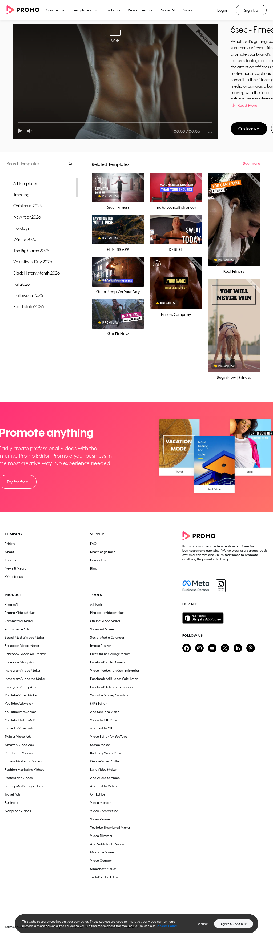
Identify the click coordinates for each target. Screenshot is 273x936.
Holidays (21, 228)
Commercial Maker (19, 621)
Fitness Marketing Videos (24, 761)
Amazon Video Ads (19, 745)
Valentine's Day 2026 (32, 261)
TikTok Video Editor (104, 877)
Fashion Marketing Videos (24, 770)
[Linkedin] (238, 648)
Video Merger (100, 803)
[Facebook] (195, 585)
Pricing (188, 10)
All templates (25, 183)
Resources (137, 10)
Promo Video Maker (20, 613)
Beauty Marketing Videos (24, 786)
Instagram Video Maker (23, 670)
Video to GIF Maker (104, 720)
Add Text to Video (103, 786)
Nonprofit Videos (18, 811)
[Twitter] (225, 648)
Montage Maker (102, 852)
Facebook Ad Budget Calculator (114, 679)
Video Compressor (104, 811)
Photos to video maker (107, 613)
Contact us (98, 560)
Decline (202, 924)
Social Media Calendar (107, 637)
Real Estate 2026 (28, 306)
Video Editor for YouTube (108, 737)
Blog (93, 568)
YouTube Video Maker (21, 695)
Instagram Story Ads (20, 687)
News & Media (15, 568)
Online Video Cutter (105, 761)
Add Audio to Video (105, 778)
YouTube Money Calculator (110, 695)
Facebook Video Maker (22, 646)
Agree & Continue (233, 924)
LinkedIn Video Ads (19, 728)
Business (11, 803)
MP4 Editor (98, 703)
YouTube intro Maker (20, 712)
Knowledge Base (102, 552)
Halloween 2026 (28, 295)
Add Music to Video (104, 712)
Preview (118, 181)
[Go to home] (26, 10)
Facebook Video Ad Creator (25, 654)
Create (52, 10)
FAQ (93, 544)
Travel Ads (12, 794)
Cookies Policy (166, 926)
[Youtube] (212, 648)
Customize (248, 128)
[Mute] (30, 131)
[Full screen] (210, 131)
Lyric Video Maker (103, 770)
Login (222, 10)
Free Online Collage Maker (110, 654)
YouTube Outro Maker (21, 720)
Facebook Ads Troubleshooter (112, 687)
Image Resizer (100, 646)
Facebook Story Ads (20, 662)
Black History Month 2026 (36, 273)
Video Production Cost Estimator (114, 670)
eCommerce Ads (17, 629)
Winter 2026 (24, 239)
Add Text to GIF (101, 728)
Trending (21, 194)
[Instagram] (221, 585)
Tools (109, 10)
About (9, 552)
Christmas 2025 (27, 205)
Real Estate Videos (19, 753)
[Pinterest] (250, 648)
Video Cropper (101, 860)
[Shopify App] (225, 618)
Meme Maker (100, 745)
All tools (96, 604)
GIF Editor (97, 794)
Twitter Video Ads (18, 737)
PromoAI (167, 10)
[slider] (18, 122)
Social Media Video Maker (24, 637)
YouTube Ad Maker (19, 703)
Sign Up (251, 10)
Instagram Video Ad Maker (25, 679)
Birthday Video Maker (106, 753)
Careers (10, 560)
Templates (81, 10)
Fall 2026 (21, 284)
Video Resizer (100, 819)
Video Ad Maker (102, 629)
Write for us (14, 577)
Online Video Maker (105, 621)
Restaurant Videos (19, 778)
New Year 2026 (27, 217)
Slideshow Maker (103, 869)
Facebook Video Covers (107, 662)
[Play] (20, 130)
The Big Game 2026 (31, 250)
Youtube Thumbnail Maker (110, 827)
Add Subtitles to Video (107, 844)
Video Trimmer (101, 836)
